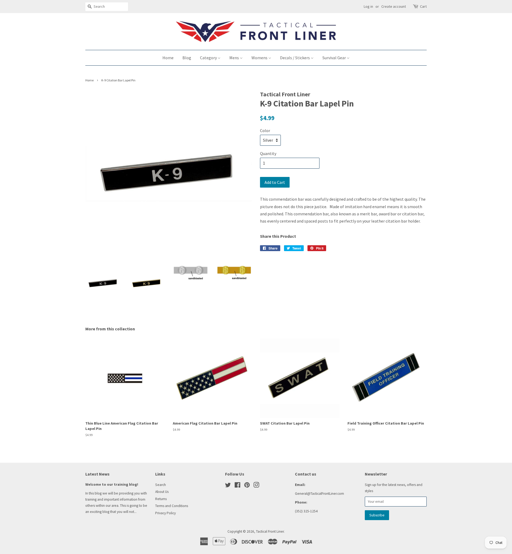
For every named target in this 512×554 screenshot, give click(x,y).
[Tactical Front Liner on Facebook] (237, 486)
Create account (393, 6)
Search (160, 484)
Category (209, 57)
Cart (423, 6)
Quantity (268, 153)
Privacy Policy (165, 513)
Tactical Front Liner (270, 531)
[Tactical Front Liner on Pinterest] (247, 486)
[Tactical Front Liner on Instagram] (256, 486)
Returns (161, 499)
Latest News (97, 474)
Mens (234, 57)
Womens (259, 57)
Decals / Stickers (295, 57)
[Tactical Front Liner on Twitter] (228, 486)
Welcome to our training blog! (111, 484)
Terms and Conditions (171, 506)
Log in (368, 6)
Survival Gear (334, 57)
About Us (162, 491)
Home (168, 57)
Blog (186, 57)
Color (265, 130)
